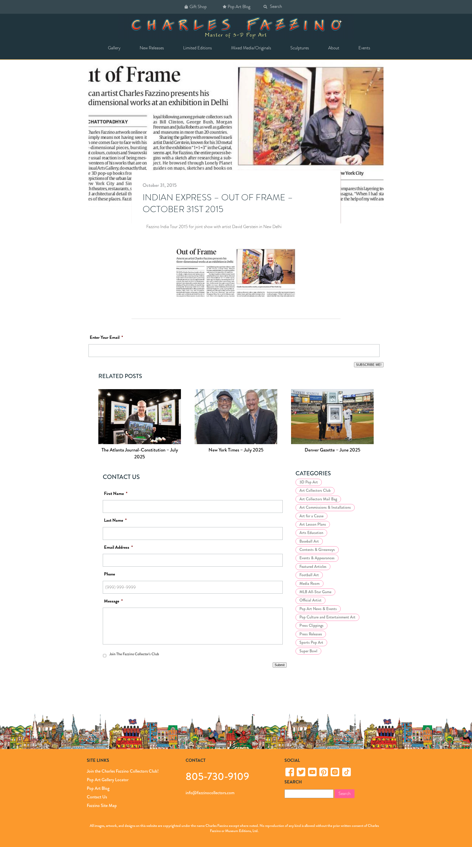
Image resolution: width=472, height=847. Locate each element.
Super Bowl (308, 651)
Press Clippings (311, 625)
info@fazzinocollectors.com (210, 792)
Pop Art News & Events (318, 609)
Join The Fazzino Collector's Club (134, 654)
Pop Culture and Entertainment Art (327, 617)
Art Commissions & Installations (325, 507)
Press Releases (310, 634)
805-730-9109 (217, 776)
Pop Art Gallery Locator (108, 780)
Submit (280, 665)
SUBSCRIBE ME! (369, 365)
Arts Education (311, 532)
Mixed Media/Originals (251, 48)
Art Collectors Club (315, 490)
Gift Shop (198, 6)
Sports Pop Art (311, 642)
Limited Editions (197, 48)
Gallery (114, 48)
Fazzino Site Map (102, 805)
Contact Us (97, 796)
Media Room (309, 583)
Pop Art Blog (239, 6)
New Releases (152, 48)
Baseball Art (309, 541)
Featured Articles (312, 566)
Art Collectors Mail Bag (318, 499)
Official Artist (310, 600)
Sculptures (299, 48)
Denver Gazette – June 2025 (332, 449)
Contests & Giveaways (317, 549)
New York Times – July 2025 (236, 449)
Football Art (309, 575)
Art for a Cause (311, 516)
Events (364, 48)
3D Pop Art (308, 482)
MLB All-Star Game (315, 592)
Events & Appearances (317, 558)
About (333, 48)
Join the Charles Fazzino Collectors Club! (123, 771)
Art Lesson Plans (312, 524)
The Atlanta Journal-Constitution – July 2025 (140, 453)
